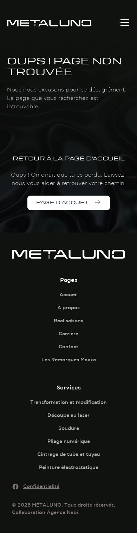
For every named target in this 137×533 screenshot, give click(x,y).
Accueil (68, 294)
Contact (68, 346)
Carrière (68, 333)
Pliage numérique (68, 441)
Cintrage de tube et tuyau (68, 454)
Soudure (68, 428)
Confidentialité (41, 486)
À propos (68, 307)
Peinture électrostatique (68, 467)
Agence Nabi (62, 512)
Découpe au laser (68, 415)
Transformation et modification (68, 402)
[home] (59, 22)
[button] (123, 22)
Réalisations (68, 320)
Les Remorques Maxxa (68, 359)
